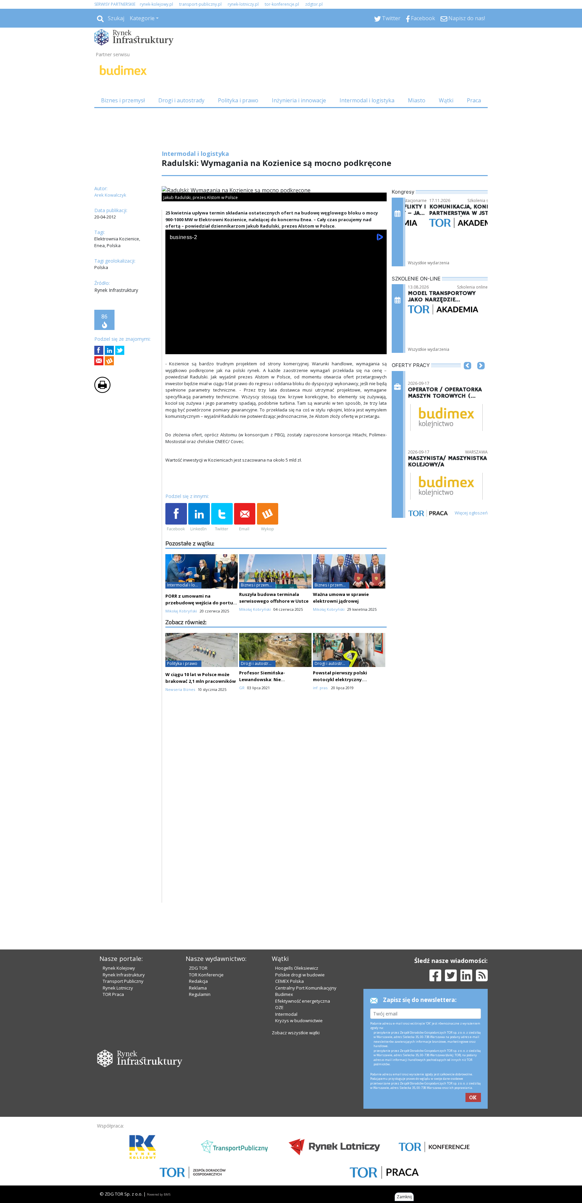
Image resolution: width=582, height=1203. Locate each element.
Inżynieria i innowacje (299, 100)
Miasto (416, 100)
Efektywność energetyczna (302, 1001)
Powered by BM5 (158, 1194)
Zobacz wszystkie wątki (296, 1033)
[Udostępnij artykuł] (109, 350)
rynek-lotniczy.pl (243, 4)
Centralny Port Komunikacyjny (305, 988)
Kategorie (142, 18)
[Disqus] (276, 817)
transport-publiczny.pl (200, 4)
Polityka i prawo (238, 100)
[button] (467, 375)
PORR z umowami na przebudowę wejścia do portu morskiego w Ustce (199, 602)
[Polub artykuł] (98, 350)
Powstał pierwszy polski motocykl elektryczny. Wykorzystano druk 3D (340, 679)
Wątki (446, 100)
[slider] (276, 339)
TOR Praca (113, 994)
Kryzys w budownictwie (299, 1020)
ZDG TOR (198, 968)
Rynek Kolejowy (119, 968)
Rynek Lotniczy (118, 988)
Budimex (284, 994)
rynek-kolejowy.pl (156, 4)
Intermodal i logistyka (367, 100)
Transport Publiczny (123, 981)
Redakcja (198, 981)
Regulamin (200, 994)
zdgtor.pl (314, 4)
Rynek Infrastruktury (124, 975)
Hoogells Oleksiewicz (296, 968)
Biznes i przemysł (123, 100)
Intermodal (286, 1014)
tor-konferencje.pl (282, 4)
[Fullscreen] (378, 347)
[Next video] (191, 347)
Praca (474, 100)
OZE (279, 1007)
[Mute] (209, 347)
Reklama (198, 988)
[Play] (174, 347)
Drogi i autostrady (181, 100)
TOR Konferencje (206, 975)
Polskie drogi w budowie (300, 975)
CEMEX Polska (289, 981)
